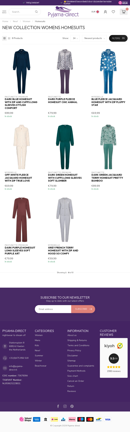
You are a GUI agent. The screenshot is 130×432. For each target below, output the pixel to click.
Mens (37, 340)
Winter (38, 360)
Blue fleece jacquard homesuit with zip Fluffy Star (108, 102)
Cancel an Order (75, 381)
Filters (116, 38)
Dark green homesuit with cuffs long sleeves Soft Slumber (65, 177)
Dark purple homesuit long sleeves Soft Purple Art (20, 250)
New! (15, 21)
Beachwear (40, 365)
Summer (39, 355)
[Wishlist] (113, 12)
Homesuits (40, 21)
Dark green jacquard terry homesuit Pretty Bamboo (107, 177)
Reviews (71, 391)
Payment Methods (76, 370)
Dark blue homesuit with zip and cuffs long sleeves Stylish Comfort (21, 103)
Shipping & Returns (77, 340)
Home (5, 21)
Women (26, 21)
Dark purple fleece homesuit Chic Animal (63, 101)
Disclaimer (72, 355)
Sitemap (71, 360)
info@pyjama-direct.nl (16, 368)
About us (72, 335)
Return (70, 386)
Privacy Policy (74, 350)
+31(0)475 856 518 (18, 357)
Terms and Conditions (78, 345)
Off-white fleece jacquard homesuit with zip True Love (18, 177)
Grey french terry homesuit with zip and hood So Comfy (63, 250)
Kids (37, 345)
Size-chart (72, 375)
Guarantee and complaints (80, 365)
